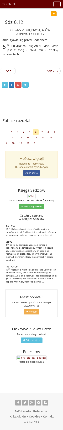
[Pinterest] (38, 402)
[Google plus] (32, 402)
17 (6, 143)
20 (28, 143)
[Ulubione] (54, 13)
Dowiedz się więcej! (31, 206)
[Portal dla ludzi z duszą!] (31, 357)
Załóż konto (31, 172)
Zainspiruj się (32, 340)
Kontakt (32, 311)
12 (20, 137)
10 (6, 137)
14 (35, 137)
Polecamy (40, 411)
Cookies (34, 416)
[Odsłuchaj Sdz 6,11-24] (5, 85)
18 (13, 143)
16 (50, 137)
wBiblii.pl (8, 4)
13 (28, 137)
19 (20, 143)
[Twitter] (25, 402)
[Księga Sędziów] (31, 196)
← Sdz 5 (7, 71)
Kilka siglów (18, 416)
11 (13, 137)
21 (35, 143)
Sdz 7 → (52, 71)
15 (43, 137)
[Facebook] (18, 402)
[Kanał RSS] (45, 402)
